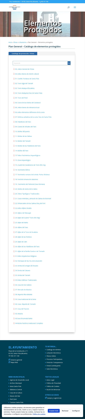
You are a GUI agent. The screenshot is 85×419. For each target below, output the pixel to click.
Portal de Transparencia (55, 362)
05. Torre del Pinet (21, 98)
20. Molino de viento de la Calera (26, 189)
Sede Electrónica (52, 369)
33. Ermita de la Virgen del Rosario (26, 266)
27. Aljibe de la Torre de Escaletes (26, 232)
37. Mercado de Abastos (23, 290)
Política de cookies (39, 414)
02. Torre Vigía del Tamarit (24, 83)
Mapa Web (14, 362)
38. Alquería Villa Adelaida (23, 294)
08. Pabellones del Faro (23, 122)
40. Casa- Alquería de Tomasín (25, 304)
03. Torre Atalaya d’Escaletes (25, 88)
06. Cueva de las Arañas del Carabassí (28, 103)
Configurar (76, 411)
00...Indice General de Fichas (24, 69)
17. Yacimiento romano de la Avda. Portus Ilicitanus (32, 175)
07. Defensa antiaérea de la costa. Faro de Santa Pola (33, 117)
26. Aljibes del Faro (21, 227)
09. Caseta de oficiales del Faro (25, 127)
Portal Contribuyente (53, 366)
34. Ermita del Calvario (22, 270)
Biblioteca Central (16, 390)
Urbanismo (22, 42)
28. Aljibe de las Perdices (23, 237)
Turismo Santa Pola (16, 402)
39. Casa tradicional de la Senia (25, 299)
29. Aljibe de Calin (21, 242)
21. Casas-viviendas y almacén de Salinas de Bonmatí (33, 199)
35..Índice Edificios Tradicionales (26, 280)
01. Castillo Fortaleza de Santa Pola (27, 79)
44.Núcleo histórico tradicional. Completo (29, 323)
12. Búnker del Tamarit (22, 141)
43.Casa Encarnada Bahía (23, 318)
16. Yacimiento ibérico (22, 170)
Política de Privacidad (54, 383)
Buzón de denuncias (53, 390)
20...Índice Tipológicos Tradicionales (27, 194)
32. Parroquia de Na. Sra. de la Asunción (28, 261)
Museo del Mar (15, 396)
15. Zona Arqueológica (22, 160)
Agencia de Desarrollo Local (19, 380)
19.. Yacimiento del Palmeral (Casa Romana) (30, 184)
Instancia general (16, 360)
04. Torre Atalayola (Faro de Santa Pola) (28, 93)
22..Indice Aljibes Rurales (23, 208)
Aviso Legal (50, 380)
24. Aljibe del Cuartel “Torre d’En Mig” (27, 218)
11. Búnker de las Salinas (23, 136)
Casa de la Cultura (16, 393)
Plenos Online (51, 356)
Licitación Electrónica (54, 353)
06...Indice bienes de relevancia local (27, 107)
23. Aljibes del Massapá (23, 213)
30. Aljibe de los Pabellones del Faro (27, 247)
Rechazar (65, 411)
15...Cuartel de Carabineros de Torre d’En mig (30, 165)
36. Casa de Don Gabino (23, 285)
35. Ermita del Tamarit (22, 275)
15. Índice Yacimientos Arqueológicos (27, 155)
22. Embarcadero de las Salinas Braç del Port (30, 203)
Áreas (15, 42)
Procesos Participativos (54, 359)
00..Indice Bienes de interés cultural (27, 74)
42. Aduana (19, 314)
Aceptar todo (53, 411)
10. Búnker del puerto (22, 131)
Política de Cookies (53, 386)
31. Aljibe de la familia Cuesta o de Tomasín (30, 251)
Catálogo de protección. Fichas (23, 54)
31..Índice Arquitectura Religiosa (25, 256)
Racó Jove (13, 399)
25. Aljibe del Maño (21, 223)
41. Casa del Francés (22, 309)
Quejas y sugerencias (54, 398)
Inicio (10, 42)
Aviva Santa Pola (15, 386)
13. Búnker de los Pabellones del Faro (28, 146)
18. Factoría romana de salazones (26, 179)
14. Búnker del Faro (21, 151)
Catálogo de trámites (54, 350)
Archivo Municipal (16, 383)
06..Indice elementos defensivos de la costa (29, 112)
